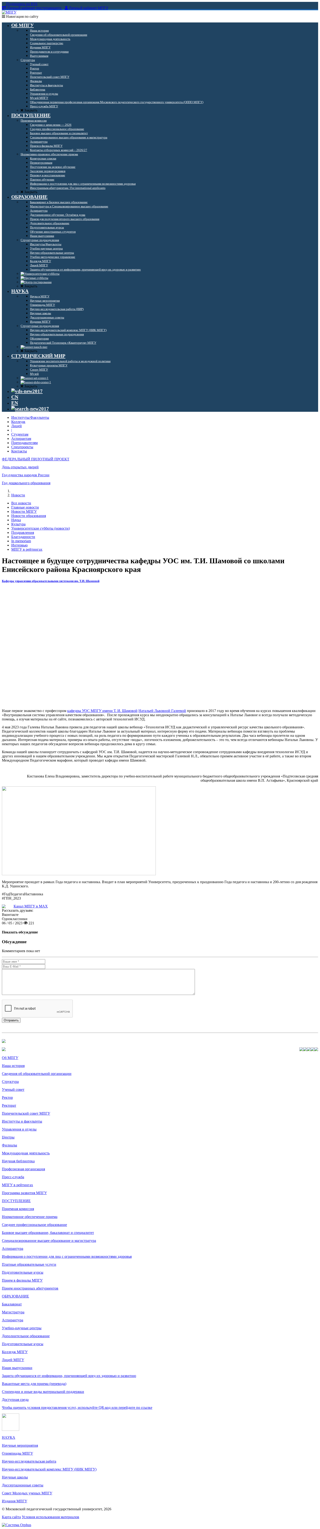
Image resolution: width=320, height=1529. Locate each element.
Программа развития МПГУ (24, 1193)
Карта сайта (11, 1517)
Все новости (21, 503)
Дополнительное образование (26, 1336)
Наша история (13, 1066)
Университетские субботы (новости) (40, 528)
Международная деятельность (26, 1153)
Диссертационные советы (22, 1485)
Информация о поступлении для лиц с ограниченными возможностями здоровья (67, 1256)
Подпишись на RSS (21, 4)
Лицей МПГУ (13, 1360)
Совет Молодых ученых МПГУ (27, 1493)
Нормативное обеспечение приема (29, 1217)
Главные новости (25, 507)
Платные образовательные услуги (29, 1264)
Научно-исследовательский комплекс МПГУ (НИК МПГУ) (49, 1469)
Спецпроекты (22, 447)
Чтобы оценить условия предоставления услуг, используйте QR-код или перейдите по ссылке (77, 1408)
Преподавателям (24, 443)
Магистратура (13, 1312)
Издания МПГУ (14, 1501)
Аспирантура (12, 1249)
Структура (10, 1082)
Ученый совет (13, 1090)
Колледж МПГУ (15, 1352)
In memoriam (21, 541)
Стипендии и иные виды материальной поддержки (43, 1392)
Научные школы (15, 1477)
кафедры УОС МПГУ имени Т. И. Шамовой (102, 711)
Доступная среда (15, 1400)
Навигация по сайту (21, 16)
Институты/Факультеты (30, 417)
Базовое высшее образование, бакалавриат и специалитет (48, 1233)
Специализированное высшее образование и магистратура (49, 1241)
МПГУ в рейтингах (26, 549)
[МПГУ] (9, 12)
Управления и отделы (19, 1129)
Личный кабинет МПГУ (88, 8)
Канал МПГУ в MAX (31, 906)
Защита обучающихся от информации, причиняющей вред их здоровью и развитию (69, 1376)
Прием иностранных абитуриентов (30, 1288)
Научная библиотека (18, 1161)
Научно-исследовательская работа (29, 1461)
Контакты (19, 451)
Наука (16, 520)
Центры (8, 1137)
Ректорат (9, 1105)
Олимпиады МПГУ (17, 1453)
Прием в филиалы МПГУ (22, 1280)
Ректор (7, 1097)
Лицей (16, 426)
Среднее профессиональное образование (34, 1225)
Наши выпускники (17, 1368)
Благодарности (23, 537)
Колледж (18, 422)
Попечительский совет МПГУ (26, 1113)
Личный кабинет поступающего (34, 8)
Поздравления (22, 533)
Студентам (19, 434)
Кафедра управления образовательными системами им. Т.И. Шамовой (50, 581)
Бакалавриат (12, 1304)
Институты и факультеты (22, 1121)
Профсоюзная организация (23, 1169)
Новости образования (28, 516)
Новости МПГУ (24, 511)
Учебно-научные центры (21, 1328)
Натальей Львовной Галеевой (162, 711)
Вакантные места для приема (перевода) (34, 1384)
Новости (18, 495)
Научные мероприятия (20, 1445)
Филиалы (9, 1145)
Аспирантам (21, 439)
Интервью (19, 545)
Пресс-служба (13, 1177)
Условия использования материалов (50, 1517)
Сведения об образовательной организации (36, 1074)
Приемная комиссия (18, 1209)
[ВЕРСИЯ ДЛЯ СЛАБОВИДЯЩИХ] (27, 391)
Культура (18, 524)
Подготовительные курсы (22, 1272)
